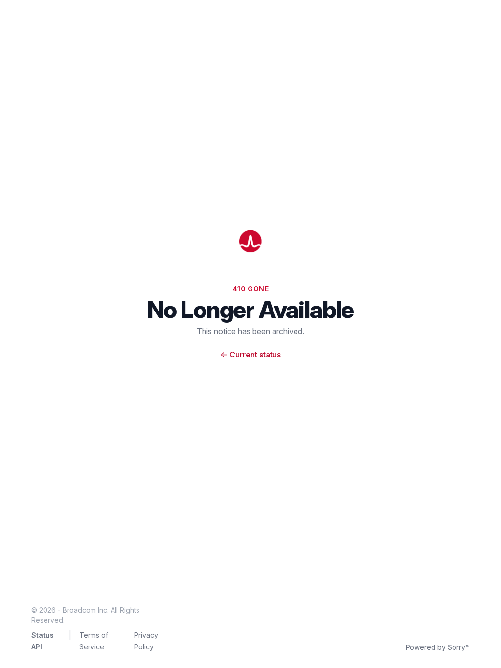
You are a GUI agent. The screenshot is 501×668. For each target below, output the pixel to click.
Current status (250, 354)
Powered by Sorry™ (438, 647)
